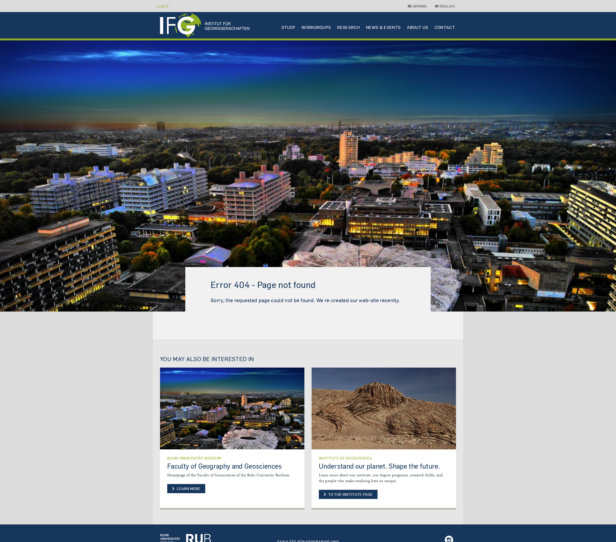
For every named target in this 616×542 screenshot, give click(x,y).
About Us (417, 27)
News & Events (383, 27)
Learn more (188, 488)
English (447, 6)
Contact (445, 27)
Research (348, 27)
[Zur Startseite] (185, 538)
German (419, 6)
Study (288, 27)
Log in (162, 6)
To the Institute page (352, 494)
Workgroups (316, 27)
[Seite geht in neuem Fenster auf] (232, 408)
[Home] (204, 25)
